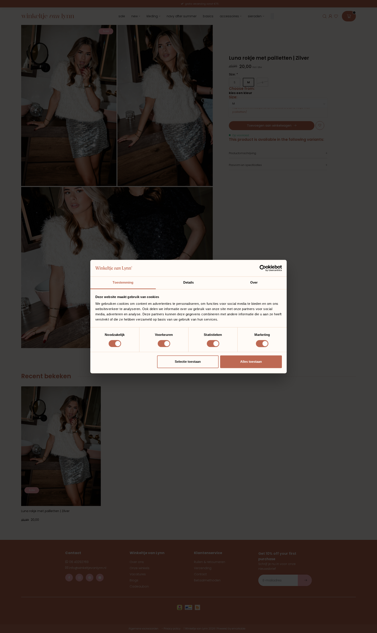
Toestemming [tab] (123, 282)
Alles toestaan (251, 362)
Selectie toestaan (188, 362)
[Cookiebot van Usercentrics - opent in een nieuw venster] (263, 268)
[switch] (164, 343)
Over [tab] (254, 282)
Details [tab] (188, 282)
